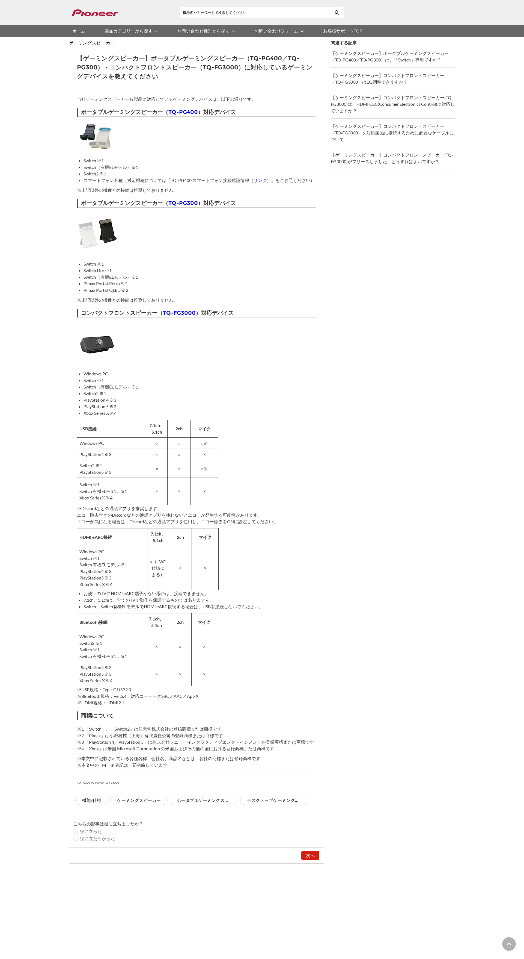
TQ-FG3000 (179, 313)
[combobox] (255, 12)
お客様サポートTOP (342, 30)
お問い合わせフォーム (276, 30)
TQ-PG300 (183, 203)
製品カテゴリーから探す (129, 30)
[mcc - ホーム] (95, 12)
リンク (260, 180)
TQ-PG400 (183, 112)
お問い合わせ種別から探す (203, 30)
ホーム (78, 30)
